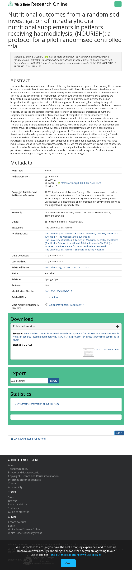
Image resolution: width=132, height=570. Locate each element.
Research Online (41, 4)
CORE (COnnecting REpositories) (30, 438)
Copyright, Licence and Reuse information (33, 476)
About (11, 465)
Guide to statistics (18, 512)
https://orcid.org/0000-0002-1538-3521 (81, 182)
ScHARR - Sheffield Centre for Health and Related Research (76, 246)
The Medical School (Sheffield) (74, 236)
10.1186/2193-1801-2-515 (58, 291)
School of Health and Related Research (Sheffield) (84, 243)
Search (12, 497)
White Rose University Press (25, 533)
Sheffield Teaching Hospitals (89, 249)
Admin (119, 433)
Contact (12, 483)
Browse (12, 501)
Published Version (24, 326)
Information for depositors (24, 479)
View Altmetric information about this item (37, 403)
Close (68, 563)
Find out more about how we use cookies (75, 555)
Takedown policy (18, 469)
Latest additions (17, 504)
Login (11, 525)
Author (55, 297)
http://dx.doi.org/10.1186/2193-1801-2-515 (67, 267)
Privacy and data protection (24, 472)
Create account (17, 522)
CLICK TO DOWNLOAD (106, 349)
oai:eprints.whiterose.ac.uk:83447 (66, 304)
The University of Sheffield (58, 233)
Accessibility (15, 487)
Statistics (13, 508)
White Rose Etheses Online (24, 529)
